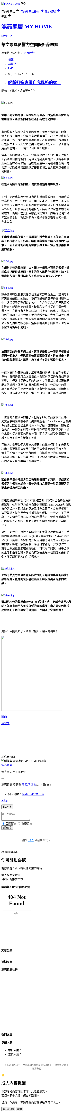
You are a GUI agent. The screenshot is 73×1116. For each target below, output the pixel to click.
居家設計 (29, 53)
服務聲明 (36, 1068)
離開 (19, 1109)
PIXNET (16, 1065)
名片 (11, 68)
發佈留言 (7, 827)
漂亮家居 (6, 765)
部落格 (12, 63)
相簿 (11, 59)
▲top (4, 800)
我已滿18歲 (8, 1109)
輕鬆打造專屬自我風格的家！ (34, 82)
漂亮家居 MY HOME (26, 26)
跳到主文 (6, 36)
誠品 (4, 716)
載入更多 (7, 807)
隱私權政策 (60, 1065)
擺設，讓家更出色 (33, 794)
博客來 (5, 723)
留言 (33, 784)
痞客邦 (26, 784)
